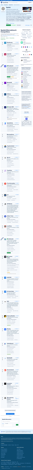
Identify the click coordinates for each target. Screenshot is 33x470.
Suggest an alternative (10, 413)
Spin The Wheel (28, 466)
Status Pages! (3, 453)
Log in (3, 423)
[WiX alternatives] (5, 302)
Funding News (3, 454)
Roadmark (26, 120)
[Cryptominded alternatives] (5, 146)
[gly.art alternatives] (5, 158)
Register (29, 0)
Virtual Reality (25, 37)
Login (31, 0)
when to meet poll (7, 468)
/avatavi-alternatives (4, 276)
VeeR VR (24, 17)
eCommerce (22, 463)
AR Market (22, 20)
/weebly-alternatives (4, 327)
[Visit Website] (18, 53)
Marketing (13, 463)
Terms (11, 466)
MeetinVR (29, 17)
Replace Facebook (20, 450)
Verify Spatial (27, 25)
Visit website (8, 25)
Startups (11, 0)
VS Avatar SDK (25, 82)
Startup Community (23, 36)
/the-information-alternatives (6, 182)
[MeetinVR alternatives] (5, 83)
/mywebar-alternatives (5, 356)
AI (22, 31)
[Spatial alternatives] (3, 9)
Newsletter (2, 457)
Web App (29, 37)
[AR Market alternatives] (5, 204)
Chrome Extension (4, 451)
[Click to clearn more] (16, 431)
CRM (2, 463)
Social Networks (29, 34)
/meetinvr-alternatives (4, 81)
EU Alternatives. (14, 35)
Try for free (3, 64)
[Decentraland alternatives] (5, 370)
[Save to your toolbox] (3, 11)
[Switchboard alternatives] (5, 344)
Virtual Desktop (11, 19)
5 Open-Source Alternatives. (7, 35)
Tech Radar (18, 449)
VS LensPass (25, 76)
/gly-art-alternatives (4, 156)
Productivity (24, 34)
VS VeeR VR (25, 72)
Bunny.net (19, 466)
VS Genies (24, 78)
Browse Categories (4, 449)
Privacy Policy (7, 466)
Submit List (3, 455)
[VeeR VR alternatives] (5, 54)
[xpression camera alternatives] (5, 384)
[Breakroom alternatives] (5, 43)
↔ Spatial (17, 42)
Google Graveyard (20, 455)
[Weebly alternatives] (5, 329)
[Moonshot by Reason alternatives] (5, 398)
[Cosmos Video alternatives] (5, 257)
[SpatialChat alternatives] (5, 123)
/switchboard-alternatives (5, 342)
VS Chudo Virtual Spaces (27, 75)
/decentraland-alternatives (5, 368)
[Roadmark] (5, 66)
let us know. (28, 108)
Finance (15, 464)
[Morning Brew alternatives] (5, 135)
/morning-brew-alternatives (5, 133)
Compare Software (4, 450)
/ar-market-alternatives (5, 202)
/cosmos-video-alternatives (5, 255)
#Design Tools (3, 39)
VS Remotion (25, 79)
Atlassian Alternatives (20, 453)
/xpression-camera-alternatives (6, 382)
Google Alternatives (20, 451)
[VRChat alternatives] (5, 94)
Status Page (18, 25)
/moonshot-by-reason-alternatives (6, 396)
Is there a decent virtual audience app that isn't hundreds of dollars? (26, 93)
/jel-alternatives (3, 193)
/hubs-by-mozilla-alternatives (6, 314)
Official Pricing (11, 23)
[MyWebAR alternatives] (5, 358)
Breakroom (20, 17)
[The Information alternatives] (5, 184)
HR (25, 463)
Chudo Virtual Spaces (20, 19)
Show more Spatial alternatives (10, 410)
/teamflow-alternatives (5, 169)
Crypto (30, 31)
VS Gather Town (25, 71)
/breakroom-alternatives (5, 41)
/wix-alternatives (4, 300)
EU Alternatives (25, 106)
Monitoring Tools (11, 464)
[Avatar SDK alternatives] (5, 107)
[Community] (30, 2)
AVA (5, 277)
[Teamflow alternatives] (5, 171)
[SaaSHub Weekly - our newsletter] (28, 2)
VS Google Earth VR (26, 83)
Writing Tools (28, 463)
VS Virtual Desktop (26, 74)
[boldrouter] (5, 239)
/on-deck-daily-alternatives (5, 290)
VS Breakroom (25, 87)
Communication (26, 31)
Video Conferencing (29, 36)
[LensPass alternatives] (5, 226)
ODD (5, 291)
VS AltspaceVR (25, 86)
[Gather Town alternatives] (5, 216)
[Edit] (31, 25)
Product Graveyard (20, 454)
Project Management (4, 464)
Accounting (17, 463)
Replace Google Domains (21, 457)
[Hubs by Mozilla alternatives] (5, 316)
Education (19, 464)
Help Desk (5, 463)
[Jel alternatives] (5, 195)
